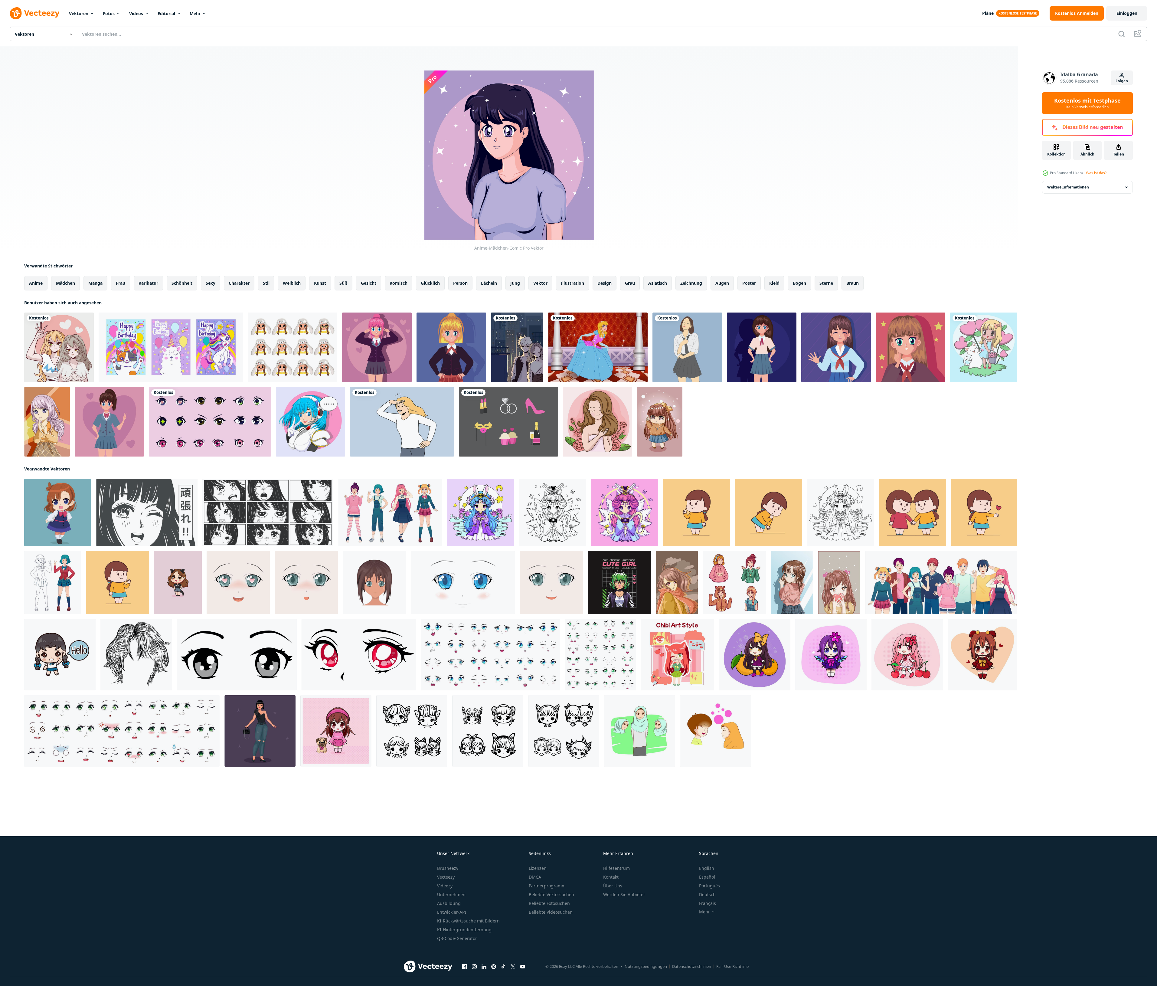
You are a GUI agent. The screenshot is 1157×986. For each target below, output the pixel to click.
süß (343, 283)
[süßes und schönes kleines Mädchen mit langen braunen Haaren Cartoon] (659, 422)
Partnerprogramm (547, 886)
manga (95, 283)
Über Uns (612, 886)
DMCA (535, 877)
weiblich (292, 283)
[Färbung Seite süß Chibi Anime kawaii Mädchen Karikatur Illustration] (552, 512)
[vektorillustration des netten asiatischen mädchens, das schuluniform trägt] (687, 347)
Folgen (1122, 81)
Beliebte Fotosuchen (549, 903)
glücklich (430, 283)
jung (515, 283)
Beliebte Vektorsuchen (551, 894)
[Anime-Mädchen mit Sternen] (910, 347)
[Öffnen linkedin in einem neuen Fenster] (484, 966)
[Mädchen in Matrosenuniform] (761, 347)
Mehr (195, 13)
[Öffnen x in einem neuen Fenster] (513, 966)
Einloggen (1126, 13)
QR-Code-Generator (457, 938)
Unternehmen (451, 894)
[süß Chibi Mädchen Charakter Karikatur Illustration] (57, 512)
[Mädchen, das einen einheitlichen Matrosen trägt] (836, 347)
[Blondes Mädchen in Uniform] (451, 347)
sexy (210, 283)
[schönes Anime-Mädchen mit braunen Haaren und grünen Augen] (792, 582)
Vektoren (78, 13)
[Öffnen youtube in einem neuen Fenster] (522, 966)
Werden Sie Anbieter (624, 894)
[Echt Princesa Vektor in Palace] (598, 347)
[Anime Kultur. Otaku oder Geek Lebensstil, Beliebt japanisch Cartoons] (677, 654)
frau (120, 283)
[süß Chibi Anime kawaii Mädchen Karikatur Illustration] (480, 512)
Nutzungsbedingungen (646, 966)
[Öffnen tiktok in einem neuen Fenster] (503, 966)
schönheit (182, 283)
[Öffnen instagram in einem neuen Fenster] (474, 966)
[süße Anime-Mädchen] (59, 347)
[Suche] (1121, 34)
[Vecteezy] (34, 13)
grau (630, 283)
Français (707, 903)
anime (36, 283)
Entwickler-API (451, 912)
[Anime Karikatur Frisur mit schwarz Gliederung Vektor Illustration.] (136, 654)
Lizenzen (538, 868)
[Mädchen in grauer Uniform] (109, 422)
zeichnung (691, 283)
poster (749, 283)
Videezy (445, 886)
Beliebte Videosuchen (551, 912)
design (604, 283)
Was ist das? (1096, 172)
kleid (774, 283)
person (460, 283)
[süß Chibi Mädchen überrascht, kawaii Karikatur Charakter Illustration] (768, 512)
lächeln (489, 283)
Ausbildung (449, 903)
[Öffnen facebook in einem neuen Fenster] (464, 966)
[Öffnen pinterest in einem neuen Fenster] (493, 966)
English (706, 868)
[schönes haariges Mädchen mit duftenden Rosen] (597, 422)
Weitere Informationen (1068, 187)
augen (722, 283)
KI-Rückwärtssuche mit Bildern (468, 921)
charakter (239, 283)
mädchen (65, 283)
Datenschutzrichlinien (691, 966)
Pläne (988, 13)
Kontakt (611, 877)
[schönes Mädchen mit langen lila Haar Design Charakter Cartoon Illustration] (47, 422)
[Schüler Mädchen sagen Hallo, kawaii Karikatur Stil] (60, 654)
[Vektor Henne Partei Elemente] (508, 422)
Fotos (109, 13)
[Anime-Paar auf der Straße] (517, 347)
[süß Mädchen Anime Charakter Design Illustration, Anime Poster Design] (619, 582)
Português (709, 886)
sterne (826, 283)
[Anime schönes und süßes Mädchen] (677, 582)
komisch (398, 283)
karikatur (148, 283)
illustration (572, 283)
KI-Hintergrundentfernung (464, 929)
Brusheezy (447, 868)
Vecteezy (446, 877)
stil (266, 283)
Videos (136, 13)
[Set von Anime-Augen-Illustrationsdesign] (210, 422)
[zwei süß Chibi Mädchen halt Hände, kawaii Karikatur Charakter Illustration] (912, 512)
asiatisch (657, 283)
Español (707, 877)
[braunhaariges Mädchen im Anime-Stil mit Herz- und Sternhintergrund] (839, 582)
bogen (799, 283)
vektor (540, 283)
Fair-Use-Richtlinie (732, 966)
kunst (320, 283)
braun (852, 283)
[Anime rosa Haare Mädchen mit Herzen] (377, 347)
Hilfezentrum (616, 868)
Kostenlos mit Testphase (1087, 103)
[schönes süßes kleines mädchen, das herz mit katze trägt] (983, 347)
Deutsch (707, 894)
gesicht (368, 283)
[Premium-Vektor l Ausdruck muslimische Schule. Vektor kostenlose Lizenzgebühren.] (639, 731)
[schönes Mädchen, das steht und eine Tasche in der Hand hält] (260, 731)
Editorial (166, 13)
